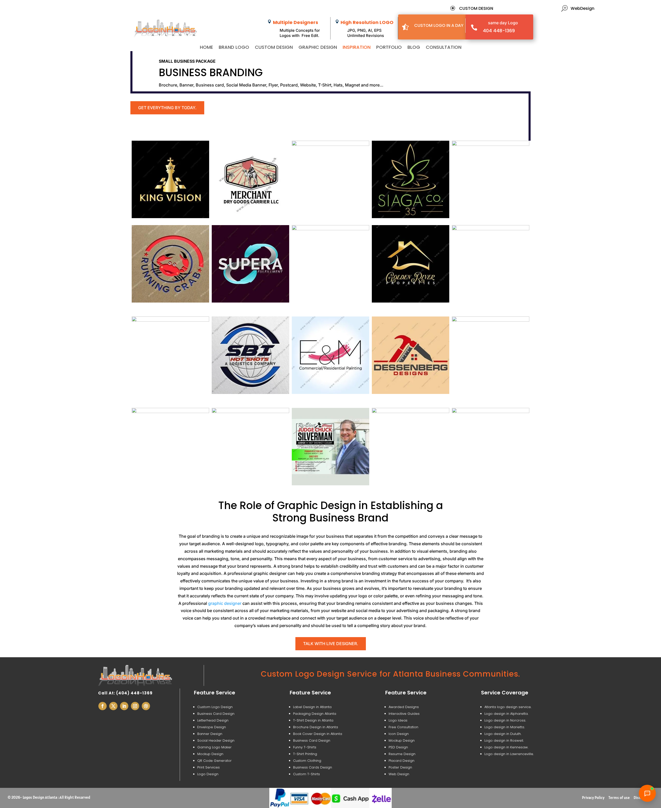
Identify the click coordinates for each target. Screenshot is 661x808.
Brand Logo (234, 47)
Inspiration (357, 47)
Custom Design (274, 47)
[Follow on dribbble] (145, 706)
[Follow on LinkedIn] (124, 706)
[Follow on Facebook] (102, 706)
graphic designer (224, 603)
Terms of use (619, 797)
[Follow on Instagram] (135, 706)
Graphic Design (317, 47)
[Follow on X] (113, 706)
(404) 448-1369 (134, 693)
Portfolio (389, 47)
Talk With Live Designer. (330, 643)
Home (206, 47)
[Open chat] (647, 793)
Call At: (107, 693)
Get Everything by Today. (167, 107)
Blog (413, 47)
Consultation (443, 47)
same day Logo (503, 22)
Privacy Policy (593, 797)
